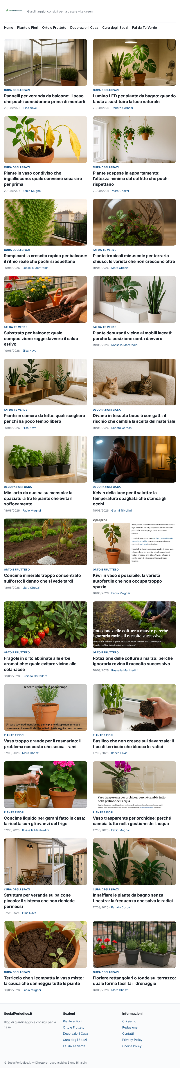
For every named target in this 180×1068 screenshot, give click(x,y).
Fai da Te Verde (144, 27)
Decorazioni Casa (84, 27)
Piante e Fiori (27, 27)
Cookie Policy (132, 1046)
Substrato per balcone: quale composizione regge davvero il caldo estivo (41, 338)
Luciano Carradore (34, 676)
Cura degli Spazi (115, 27)
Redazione (129, 1027)
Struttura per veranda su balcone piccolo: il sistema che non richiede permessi (39, 901)
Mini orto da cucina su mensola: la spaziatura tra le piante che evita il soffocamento (38, 498)
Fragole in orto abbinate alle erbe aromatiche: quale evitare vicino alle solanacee (40, 664)
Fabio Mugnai (32, 191)
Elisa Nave (30, 108)
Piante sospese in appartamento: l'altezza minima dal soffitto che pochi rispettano (131, 179)
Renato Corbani (122, 108)
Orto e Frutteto (54, 27)
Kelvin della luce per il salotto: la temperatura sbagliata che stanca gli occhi (129, 498)
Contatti (128, 1033)
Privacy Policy (132, 1039)
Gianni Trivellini (121, 510)
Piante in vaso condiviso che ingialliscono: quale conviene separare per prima (43, 179)
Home (8, 27)
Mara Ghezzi (120, 191)
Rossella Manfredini (35, 267)
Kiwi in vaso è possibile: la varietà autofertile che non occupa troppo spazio (127, 581)
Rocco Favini (119, 753)
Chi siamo (129, 1021)
